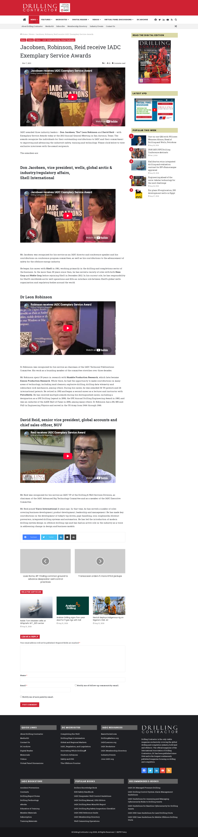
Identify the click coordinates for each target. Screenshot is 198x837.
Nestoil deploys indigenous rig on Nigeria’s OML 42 (108, 618)
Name (23, 675)
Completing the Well (70, 734)
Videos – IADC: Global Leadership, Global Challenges (54, 40)
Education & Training (29, 808)
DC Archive (142, 19)
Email (23, 685)
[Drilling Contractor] (45, 7)
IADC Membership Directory (114, 750)
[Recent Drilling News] (154, 83)
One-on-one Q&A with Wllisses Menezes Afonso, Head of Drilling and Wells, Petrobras (162, 139)
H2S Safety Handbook (83, 792)
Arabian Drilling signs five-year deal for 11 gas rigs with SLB (71, 618)
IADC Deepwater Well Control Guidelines (92, 796)
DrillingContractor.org (82, 832)
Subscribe (60, 26)
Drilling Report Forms (30, 796)
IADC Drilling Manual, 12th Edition (89, 800)
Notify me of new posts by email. (37, 697)
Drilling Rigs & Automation (73, 738)
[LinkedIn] (61, 537)
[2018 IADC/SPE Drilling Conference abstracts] (138, 153)
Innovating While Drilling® (73, 750)
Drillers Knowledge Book (85, 787)
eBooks (23, 804)
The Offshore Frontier (71, 763)
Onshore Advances (69, 755)
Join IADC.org (107, 759)
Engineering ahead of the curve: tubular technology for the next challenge (161, 180)
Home (25, 34)
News (33, 19)
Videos (95, 19)
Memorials (25, 755)
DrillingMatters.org (110, 738)
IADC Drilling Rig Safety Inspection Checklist (94, 808)
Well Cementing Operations (87, 821)
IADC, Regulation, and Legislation (76, 746)
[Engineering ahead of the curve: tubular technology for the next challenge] (138, 181)
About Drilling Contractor (32, 26)
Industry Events (96, 26)
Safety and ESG (67, 759)
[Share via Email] (67, 537)
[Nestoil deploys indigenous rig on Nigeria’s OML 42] (109, 606)
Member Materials (28, 813)
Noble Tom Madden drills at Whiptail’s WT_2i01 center (33, 622)
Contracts (24, 792)
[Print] (73, 537)
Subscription (26, 817)
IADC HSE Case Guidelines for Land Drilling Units (150, 813)
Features (46, 19)
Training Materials (28, 821)
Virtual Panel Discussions (118, 19)
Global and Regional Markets (73, 742)
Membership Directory (77, 26)
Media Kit (49, 26)
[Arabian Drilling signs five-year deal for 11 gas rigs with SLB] (73, 606)
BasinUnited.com (109, 734)
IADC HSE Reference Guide (86, 813)
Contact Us (110, 26)
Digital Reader (79, 19)
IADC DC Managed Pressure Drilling (144, 787)
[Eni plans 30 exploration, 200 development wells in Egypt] (138, 194)
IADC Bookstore (108, 746)
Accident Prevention (29, 787)
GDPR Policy (121, 832)
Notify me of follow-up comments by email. (98, 685)
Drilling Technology (29, 800)
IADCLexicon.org (108, 742)
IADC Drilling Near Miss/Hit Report (90, 804)
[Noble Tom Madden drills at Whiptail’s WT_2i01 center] (36, 607)
